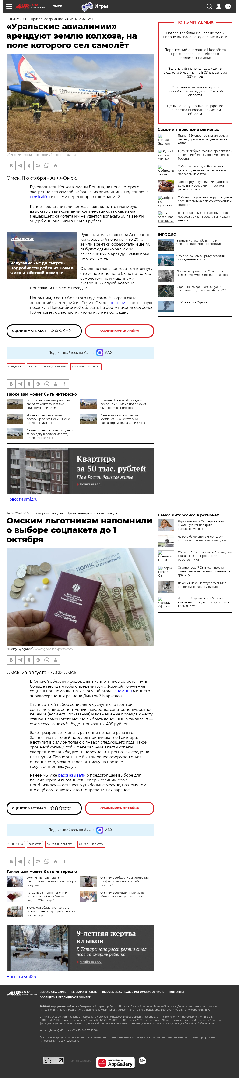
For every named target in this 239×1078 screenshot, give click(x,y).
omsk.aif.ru (40, 197)
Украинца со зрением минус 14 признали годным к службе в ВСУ (201, 288)
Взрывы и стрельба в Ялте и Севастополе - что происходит (198, 242)
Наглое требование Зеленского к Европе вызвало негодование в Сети (195, 35)
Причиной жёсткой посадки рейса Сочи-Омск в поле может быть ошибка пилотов (123, 404)
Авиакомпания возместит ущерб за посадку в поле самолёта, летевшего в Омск (50, 433)
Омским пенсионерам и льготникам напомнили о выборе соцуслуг (51, 881)
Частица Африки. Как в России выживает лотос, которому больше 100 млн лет (203, 602)
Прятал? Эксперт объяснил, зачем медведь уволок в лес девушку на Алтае (203, 139)
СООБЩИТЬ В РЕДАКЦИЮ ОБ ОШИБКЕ (65, 997)
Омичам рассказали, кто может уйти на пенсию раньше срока (123, 894)
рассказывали (72, 775)
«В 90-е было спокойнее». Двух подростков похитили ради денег (202, 538)
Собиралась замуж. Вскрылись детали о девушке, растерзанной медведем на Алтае (202, 170)
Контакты (176, 992)
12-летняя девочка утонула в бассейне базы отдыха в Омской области (195, 91)
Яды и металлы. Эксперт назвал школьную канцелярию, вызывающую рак (201, 524)
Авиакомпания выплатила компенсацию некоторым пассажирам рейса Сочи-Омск (122, 419)
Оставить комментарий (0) (119, 330)
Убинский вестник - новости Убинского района (41, 154)
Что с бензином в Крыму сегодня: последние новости (200, 257)
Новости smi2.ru (22, 499)
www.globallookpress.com (54, 649)
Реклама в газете (84, 992)
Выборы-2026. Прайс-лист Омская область (133, 992)
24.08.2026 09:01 (18, 513)
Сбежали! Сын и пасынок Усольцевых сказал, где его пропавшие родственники (205, 555)
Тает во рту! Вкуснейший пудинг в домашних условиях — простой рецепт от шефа (203, 185)
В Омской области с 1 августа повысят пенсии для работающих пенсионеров (51, 911)
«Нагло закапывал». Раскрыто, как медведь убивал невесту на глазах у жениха (204, 216)
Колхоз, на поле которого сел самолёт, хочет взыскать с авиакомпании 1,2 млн (48, 404)
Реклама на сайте (53, 992)
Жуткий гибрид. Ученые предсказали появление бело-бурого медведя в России (205, 154)
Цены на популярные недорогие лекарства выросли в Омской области (195, 110)
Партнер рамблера (80, 1060)
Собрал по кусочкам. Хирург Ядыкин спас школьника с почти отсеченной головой (205, 201)
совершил (118, 303)
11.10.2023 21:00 (17, 19)
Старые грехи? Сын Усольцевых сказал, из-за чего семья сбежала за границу (204, 571)
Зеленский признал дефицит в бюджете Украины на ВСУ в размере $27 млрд (195, 73)
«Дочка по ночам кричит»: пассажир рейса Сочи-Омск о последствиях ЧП (48, 419)
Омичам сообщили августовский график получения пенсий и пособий (124, 881)
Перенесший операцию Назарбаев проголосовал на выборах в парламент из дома (195, 54)
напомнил (122, 691)
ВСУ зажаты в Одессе (191, 302)
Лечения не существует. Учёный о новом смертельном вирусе (202, 584)
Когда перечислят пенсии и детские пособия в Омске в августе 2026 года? (47, 896)
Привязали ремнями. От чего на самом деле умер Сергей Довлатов (202, 273)
